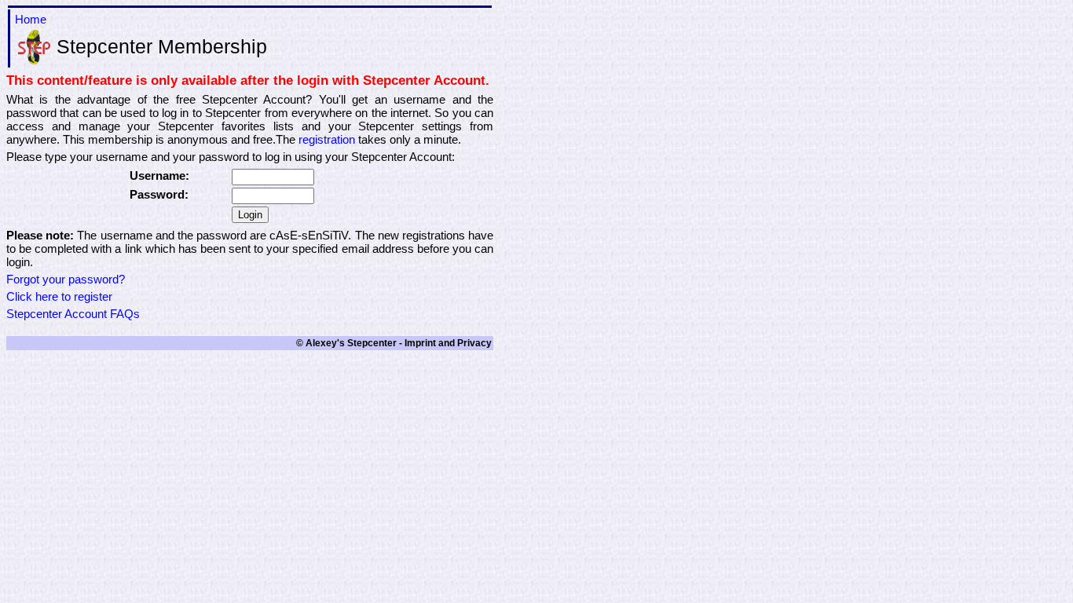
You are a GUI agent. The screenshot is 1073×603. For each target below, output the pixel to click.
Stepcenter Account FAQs (73, 313)
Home (30, 19)
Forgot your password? (65, 279)
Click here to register (59, 296)
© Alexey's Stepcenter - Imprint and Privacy (394, 343)
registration (326, 139)
